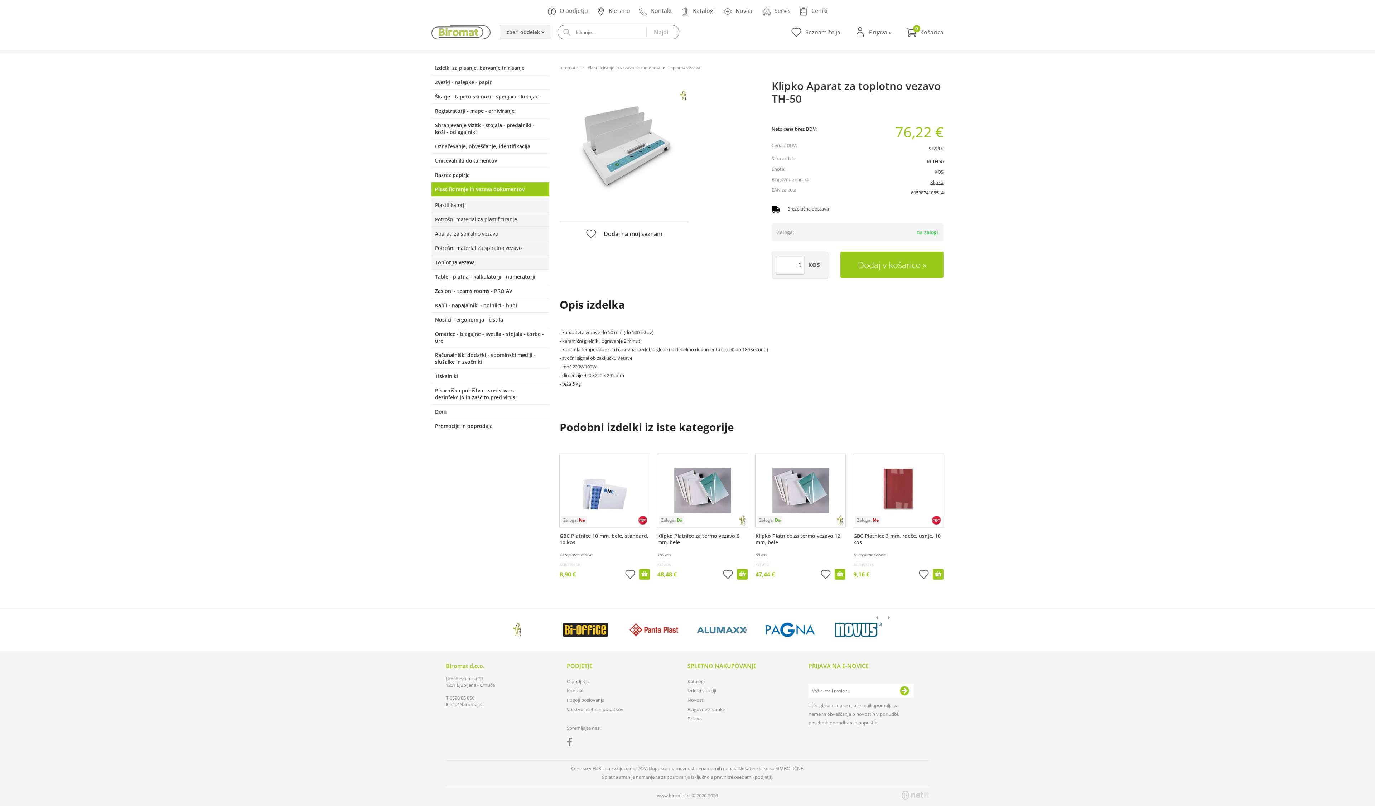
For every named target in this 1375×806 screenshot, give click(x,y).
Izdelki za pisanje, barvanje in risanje (480, 67)
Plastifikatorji (450, 205)
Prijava (880, 32)
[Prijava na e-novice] (904, 691)
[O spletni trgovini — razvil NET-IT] (915, 795)
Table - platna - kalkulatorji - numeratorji (485, 276)
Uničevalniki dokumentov (466, 160)
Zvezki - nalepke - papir (463, 82)
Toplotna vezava (455, 262)
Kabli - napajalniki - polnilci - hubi (476, 305)
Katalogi (704, 11)
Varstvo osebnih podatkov (595, 709)
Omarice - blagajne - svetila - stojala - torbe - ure (489, 337)
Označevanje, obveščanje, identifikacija (482, 146)
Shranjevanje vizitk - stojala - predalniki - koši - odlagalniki (485, 128)
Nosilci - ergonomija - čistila (469, 319)
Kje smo (619, 11)
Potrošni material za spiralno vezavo (478, 248)
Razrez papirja (452, 175)
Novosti (696, 700)
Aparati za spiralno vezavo (466, 233)
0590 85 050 (462, 698)
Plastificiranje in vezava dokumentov (480, 189)
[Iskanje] (662, 32)
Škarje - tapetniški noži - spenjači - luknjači (487, 96)
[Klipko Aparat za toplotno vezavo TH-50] (624, 149)
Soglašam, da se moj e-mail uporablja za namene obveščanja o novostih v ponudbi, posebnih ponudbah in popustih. (854, 714)
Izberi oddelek (523, 32)
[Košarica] (925, 32)
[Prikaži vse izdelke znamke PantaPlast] (654, 630)
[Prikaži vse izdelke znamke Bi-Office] (585, 630)
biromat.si (570, 67)
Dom (441, 411)
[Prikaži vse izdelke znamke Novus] (858, 630)
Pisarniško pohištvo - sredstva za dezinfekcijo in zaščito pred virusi (476, 394)
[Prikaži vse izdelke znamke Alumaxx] (722, 630)
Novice (744, 11)
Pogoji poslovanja (585, 700)
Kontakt (661, 11)
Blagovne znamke (706, 709)
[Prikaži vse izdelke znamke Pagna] (790, 630)
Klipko (937, 182)
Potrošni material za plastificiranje (476, 219)
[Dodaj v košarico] (644, 574)
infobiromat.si (466, 704)
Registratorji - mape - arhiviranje (475, 110)
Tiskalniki (446, 376)
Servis (783, 11)
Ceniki (819, 11)
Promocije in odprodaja (464, 426)
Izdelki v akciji (702, 690)
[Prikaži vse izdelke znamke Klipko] (517, 630)
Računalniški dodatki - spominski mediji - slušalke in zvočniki (485, 358)
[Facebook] (571, 743)
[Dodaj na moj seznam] (630, 575)
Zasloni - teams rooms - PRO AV (473, 291)
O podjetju (574, 11)
